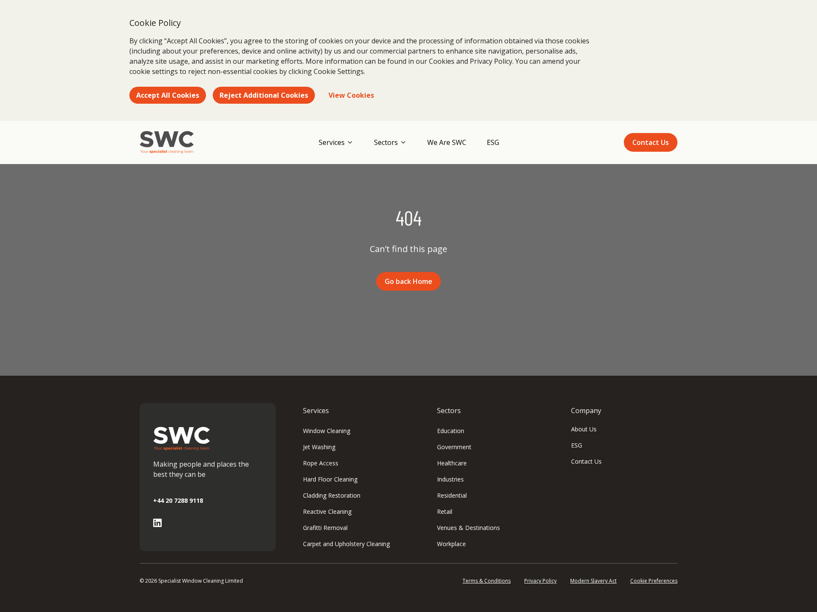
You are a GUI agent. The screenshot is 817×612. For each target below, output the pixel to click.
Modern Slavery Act (593, 580)
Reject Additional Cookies (264, 95)
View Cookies (351, 95)
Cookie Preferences (653, 580)
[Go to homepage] (167, 142)
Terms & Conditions (487, 580)
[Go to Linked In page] (157, 522)
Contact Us (650, 142)
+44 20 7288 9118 (178, 500)
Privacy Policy (540, 580)
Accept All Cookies (167, 95)
